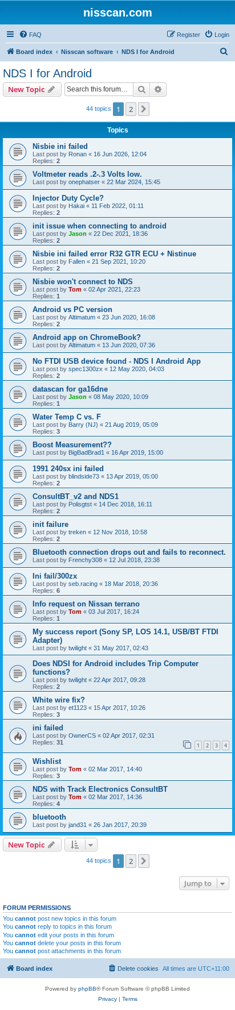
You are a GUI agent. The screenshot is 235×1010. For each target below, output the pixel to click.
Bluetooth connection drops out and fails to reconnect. (129, 552)
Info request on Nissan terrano (86, 604)
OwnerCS (82, 735)
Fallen (76, 261)
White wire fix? (59, 700)
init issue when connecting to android (100, 226)
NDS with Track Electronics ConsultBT (100, 789)
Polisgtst (80, 504)
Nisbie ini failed (60, 146)
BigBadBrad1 (86, 452)
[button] (143, 109)
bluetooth (49, 817)
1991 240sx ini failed (68, 468)
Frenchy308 (85, 559)
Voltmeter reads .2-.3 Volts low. (87, 174)
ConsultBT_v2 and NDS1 (76, 496)
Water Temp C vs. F (67, 417)
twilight (77, 648)
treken (77, 532)
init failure (50, 524)
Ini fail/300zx (55, 576)
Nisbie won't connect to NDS (83, 281)
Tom (75, 289)
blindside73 (83, 476)
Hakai (76, 205)
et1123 (77, 707)
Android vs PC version (72, 309)
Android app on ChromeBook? (87, 337)
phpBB (87, 989)
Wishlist (47, 761)
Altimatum (81, 317)
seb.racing (83, 583)
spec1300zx (85, 368)
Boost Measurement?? (72, 444)
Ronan (77, 154)
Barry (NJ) (83, 424)
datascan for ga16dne (70, 389)
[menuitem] (30, 34)
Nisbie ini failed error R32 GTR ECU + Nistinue (114, 254)
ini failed (48, 728)
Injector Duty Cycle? (68, 198)
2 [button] (131, 109)
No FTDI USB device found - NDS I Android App (117, 361)
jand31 (77, 824)
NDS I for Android (47, 73)
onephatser (84, 181)
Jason (77, 233)
